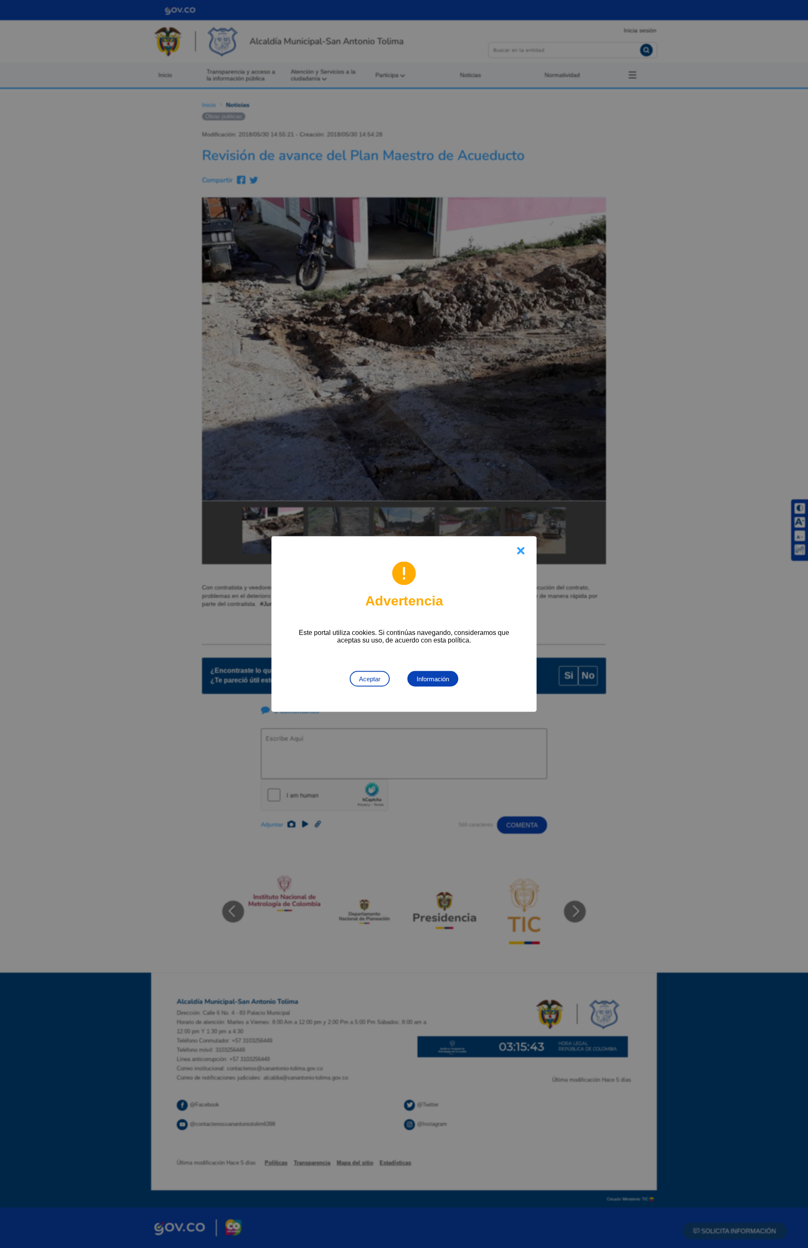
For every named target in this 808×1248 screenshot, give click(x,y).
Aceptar (369, 679)
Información (433, 679)
